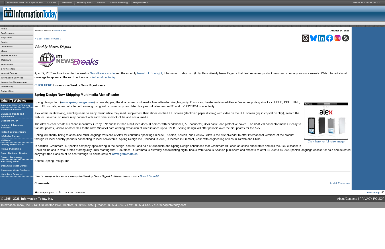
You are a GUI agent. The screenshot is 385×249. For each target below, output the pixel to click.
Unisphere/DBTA (141, 3)
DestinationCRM (9, 120)
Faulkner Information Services (12, 126)
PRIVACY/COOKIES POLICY (367, 3)
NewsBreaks (59, 30)
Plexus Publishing (11, 149)
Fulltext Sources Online (14, 132)
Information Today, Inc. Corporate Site (25, 3)
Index (46, 38)
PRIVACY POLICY (372, 198)
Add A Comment (340, 183)
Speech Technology (119, 3)
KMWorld (51, 3)
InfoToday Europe (10, 136)
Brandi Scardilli (149, 176)
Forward (55, 38)
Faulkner (101, 3)
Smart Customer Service (14, 153)
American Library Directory (16, 105)
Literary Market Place (12, 144)
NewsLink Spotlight (149, 73)
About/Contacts (347, 198)
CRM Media (66, 3)
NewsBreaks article (102, 73)
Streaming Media (84, 3)
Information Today (103, 77)
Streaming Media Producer (15, 170)
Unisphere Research (12, 174)
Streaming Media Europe (14, 166)
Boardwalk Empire (11, 109)
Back (39, 38)
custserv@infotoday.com (170, 205)
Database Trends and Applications (12, 115)
